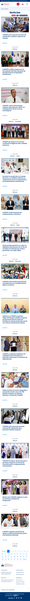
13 (11, 554)
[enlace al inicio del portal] (6, 4)
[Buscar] (18, 4)
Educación (18, 261)
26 (23, 556)
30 (8, 559)
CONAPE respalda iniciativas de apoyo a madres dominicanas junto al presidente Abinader (15, 533)
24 (17, 556)
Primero (4, 551)
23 (14, 556)
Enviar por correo (23, 15)
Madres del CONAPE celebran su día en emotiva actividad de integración (15, 498)
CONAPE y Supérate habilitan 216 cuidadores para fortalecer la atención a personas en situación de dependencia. (15, 356)
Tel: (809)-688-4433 (20, 572)
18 (26, 554)
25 (20, 556)
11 (5, 554)
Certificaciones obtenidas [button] (7, 590)
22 (11, 556)
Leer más (5, 42)
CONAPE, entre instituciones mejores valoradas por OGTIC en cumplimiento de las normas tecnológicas (14, 108)
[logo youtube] (16, 598)
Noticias (15, 49)
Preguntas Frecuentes (20, 583)
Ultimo (24, 559)
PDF (17, 15)
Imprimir (13, 15)
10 (2, 554)
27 (26, 556)
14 (14, 554)
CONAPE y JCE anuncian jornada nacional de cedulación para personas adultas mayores (13, 428)
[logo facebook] (14, 598)
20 (5, 556)
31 (11, 559)
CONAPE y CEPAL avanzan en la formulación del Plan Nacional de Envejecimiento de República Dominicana (14, 71)
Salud (18, 156)
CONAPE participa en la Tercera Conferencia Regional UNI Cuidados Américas (15, 143)
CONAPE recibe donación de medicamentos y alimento (12, 213)
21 (8, 556)
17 (23, 554)
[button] (27, 4)
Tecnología (18, 121)
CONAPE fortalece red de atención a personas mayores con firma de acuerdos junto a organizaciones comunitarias (15, 463)
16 (20, 554)
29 (5, 559)
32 (14, 559)
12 (8, 554)
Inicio (2, 8)
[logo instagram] (21, 598)
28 (2, 559)
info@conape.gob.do (20, 574)
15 (17, 554)
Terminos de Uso (19, 580)
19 (2, 556)
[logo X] (18, 598)
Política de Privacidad (20, 582)
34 (20, 559)
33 (17, 559)
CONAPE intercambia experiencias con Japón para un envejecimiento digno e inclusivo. (14, 283)
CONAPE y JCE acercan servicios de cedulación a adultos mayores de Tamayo (14, 36)
